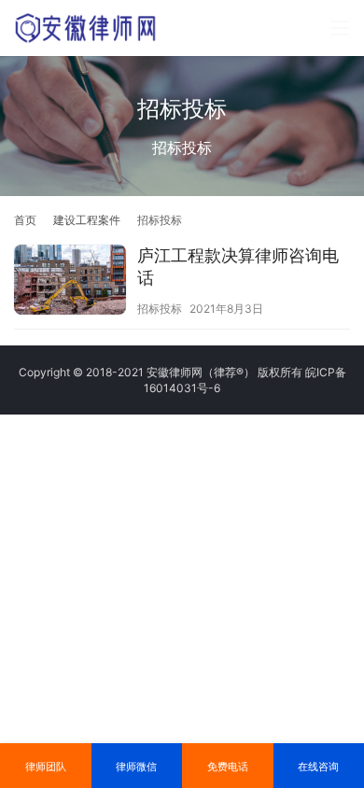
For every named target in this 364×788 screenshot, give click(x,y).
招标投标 (159, 309)
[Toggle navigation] (339, 28)
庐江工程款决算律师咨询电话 (238, 267)
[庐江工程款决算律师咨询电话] (70, 282)
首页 (25, 220)
